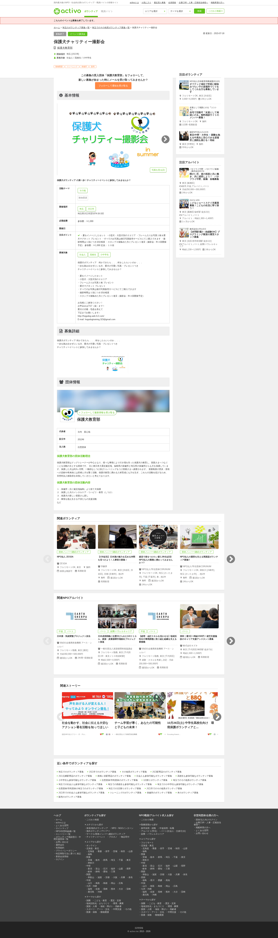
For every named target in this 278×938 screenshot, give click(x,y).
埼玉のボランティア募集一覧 (76, 27)
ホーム (57, 27)
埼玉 (81, 209)
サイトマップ (62, 828)
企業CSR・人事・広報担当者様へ (193, 2)
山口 (90, 883)
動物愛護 (105, 912)
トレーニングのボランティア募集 (125, 792)
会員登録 (172, 2)
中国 (88, 880)
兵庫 (123, 877)
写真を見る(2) (158, 170)
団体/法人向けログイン (206, 819)
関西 (88, 874)
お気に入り (146, 2)
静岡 (98, 871)
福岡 (90, 889)
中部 (88, 866)
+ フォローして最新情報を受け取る (97, 412)
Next (231, 559)
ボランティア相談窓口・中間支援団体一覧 (67, 838)
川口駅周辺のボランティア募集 (167, 772)
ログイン (60, 859)
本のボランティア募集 (187, 792)
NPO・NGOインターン (122, 828)
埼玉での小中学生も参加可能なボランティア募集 (180, 784)
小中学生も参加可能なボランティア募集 (77, 780)
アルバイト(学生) (149, 831)
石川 (105, 868)
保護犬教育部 (65, 47)
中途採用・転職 (166, 828)
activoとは (134, 2)
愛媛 (160, 880)
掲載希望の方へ (217, 2)
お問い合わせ (62, 842)
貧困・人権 (91, 906)
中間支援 (117, 909)
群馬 (105, 860)
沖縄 (100, 892)
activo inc (134, 931)
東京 (128, 860)
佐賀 (98, 889)
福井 (113, 868)
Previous (47, 559)
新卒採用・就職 (148, 828)
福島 (90, 854)
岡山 (113, 883)
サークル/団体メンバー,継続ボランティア (105, 834)
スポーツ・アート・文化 (97, 909)
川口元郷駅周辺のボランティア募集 (75, 776)
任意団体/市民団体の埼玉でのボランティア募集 (81, 788)
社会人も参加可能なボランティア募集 (154, 776)
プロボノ (113, 837)
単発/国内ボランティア (97, 828)
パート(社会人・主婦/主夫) (173, 831)
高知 (168, 880)
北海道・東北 (92, 848)
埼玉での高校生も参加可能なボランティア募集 (130, 784)
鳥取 (98, 883)
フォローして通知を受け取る (113, 85)
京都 (107, 877)
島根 (105, 883)
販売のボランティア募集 (70, 797)
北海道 (91, 851)
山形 (131, 851)
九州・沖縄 (91, 886)
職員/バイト (107, 11)
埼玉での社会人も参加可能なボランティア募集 (80, 784)
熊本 (113, 889)
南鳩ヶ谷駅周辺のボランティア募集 (114, 776)
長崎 (105, 889)
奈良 (131, 877)
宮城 (115, 851)
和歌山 (91, 877)
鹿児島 (91, 892)
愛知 (105, 871)
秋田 (123, 851)
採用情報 (139, 928)
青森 (100, 851)
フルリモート (147, 842)
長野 (128, 868)
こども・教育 (100, 900)
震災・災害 (116, 900)
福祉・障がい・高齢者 (111, 906)
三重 (113, 871)
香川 (152, 880)
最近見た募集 (160, 2)
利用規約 (60, 848)
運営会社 (60, 845)
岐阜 (90, 871)
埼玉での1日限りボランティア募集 (125, 788)
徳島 (145, 880)
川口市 (91, 209)
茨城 (90, 860)
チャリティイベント (95, 837)
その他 (128, 909)
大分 (121, 889)
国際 (88, 900)
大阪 (115, 877)
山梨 (121, 868)
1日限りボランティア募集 (155, 780)
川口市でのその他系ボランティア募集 (164, 788)
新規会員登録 (62, 856)
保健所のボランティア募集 (159, 792)
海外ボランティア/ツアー (98, 831)
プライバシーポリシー (66, 850)
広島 (121, 883)
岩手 (107, 851)
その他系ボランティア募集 (134, 772)
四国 (143, 877)
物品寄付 (125, 837)
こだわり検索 (214, 11)
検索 (199, 11)
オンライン (91, 845)
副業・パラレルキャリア (152, 834)
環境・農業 (118, 903)
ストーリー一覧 (63, 834)
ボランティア (91, 11)
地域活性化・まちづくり (97, 903)
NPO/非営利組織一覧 (66, 831)
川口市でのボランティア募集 (102, 772)
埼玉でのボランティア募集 (71, 772)
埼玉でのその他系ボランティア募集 (189, 780)
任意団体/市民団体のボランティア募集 (120, 780)
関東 (88, 857)
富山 (98, 868)
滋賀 (100, 877)
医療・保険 (91, 912)
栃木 (98, 860)
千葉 (121, 860)
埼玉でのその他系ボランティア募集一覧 (111, 27)
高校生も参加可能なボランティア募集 (195, 776)
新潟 (90, 868)
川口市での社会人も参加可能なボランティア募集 (82, 792)
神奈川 (91, 863)
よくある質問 (62, 825)
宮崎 (128, 889)
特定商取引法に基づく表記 (68, 853)
